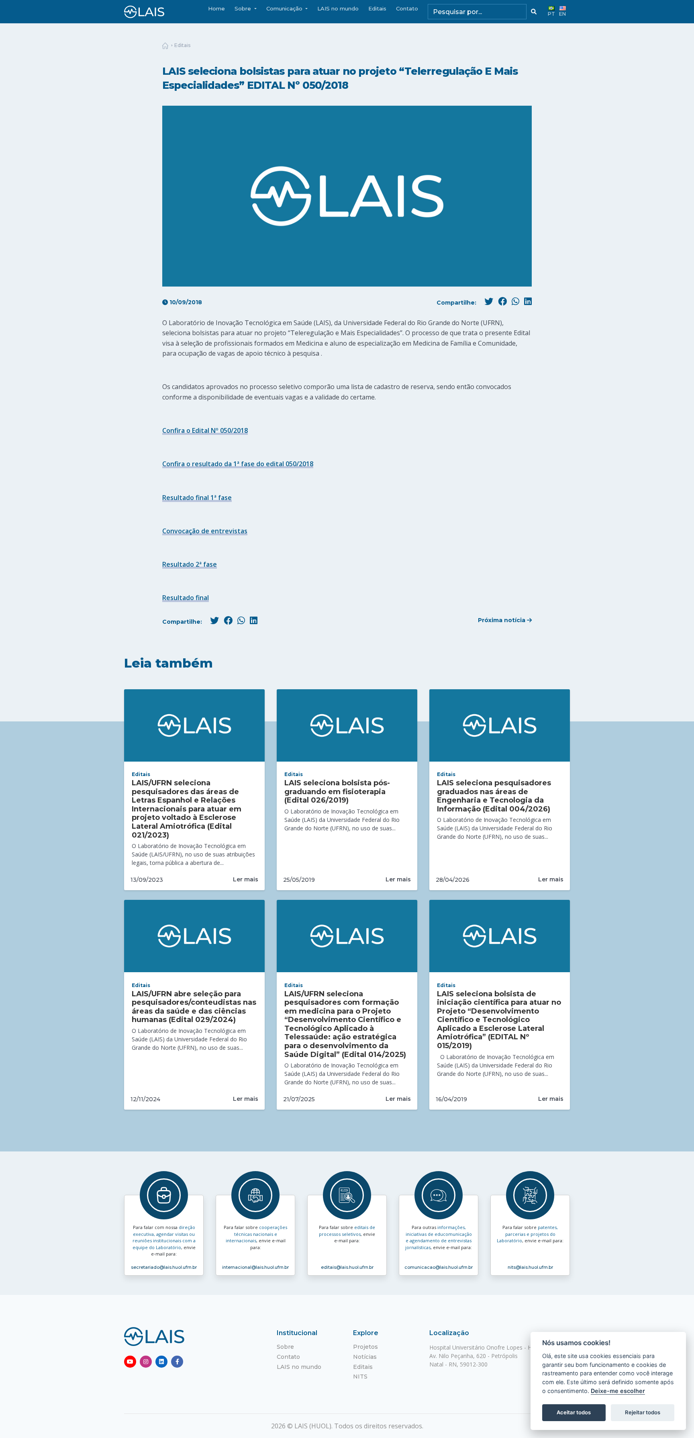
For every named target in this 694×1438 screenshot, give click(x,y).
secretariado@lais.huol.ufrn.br (164, 1267)
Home (216, 8)
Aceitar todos (574, 1412)
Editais (377, 8)
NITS (360, 1376)
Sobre (285, 1346)
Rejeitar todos (642, 1412)
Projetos (365, 1346)
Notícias (365, 1356)
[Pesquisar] (533, 11)
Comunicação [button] (285, 8)
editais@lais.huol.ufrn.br (347, 1267)
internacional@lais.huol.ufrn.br (255, 1267)
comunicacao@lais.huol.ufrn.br (438, 1267)
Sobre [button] (244, 8)
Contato (407, 8)
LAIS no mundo (338, 8)
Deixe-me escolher (618, 1390)
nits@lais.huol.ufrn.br (530, 1267)
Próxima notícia (502, 620)
